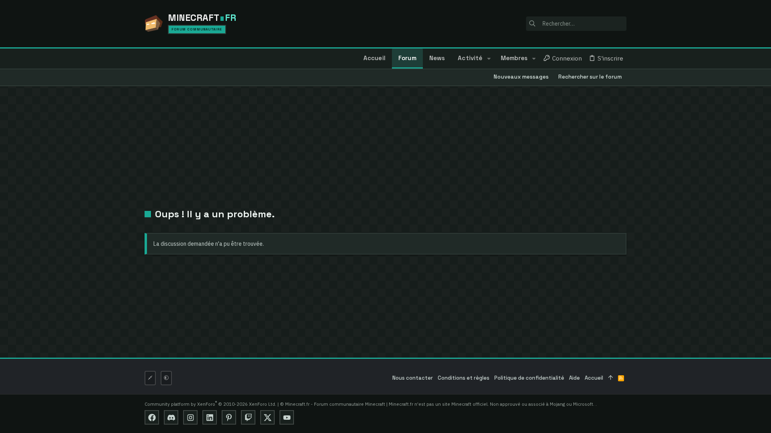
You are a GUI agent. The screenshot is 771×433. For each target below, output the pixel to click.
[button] (488, 59)
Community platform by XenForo (210, 404)
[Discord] (171, 417)
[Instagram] (190, 417)
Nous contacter (412, 377)
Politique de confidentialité (529, 377)
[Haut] (611, 378)
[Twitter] (267, 417)
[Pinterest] (229, 417)
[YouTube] (286, 417)
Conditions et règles (464, 377)
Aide (574, 377)
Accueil (594, 377)
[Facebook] (152, 417)
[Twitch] (248, 417)
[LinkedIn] (209, 417)
